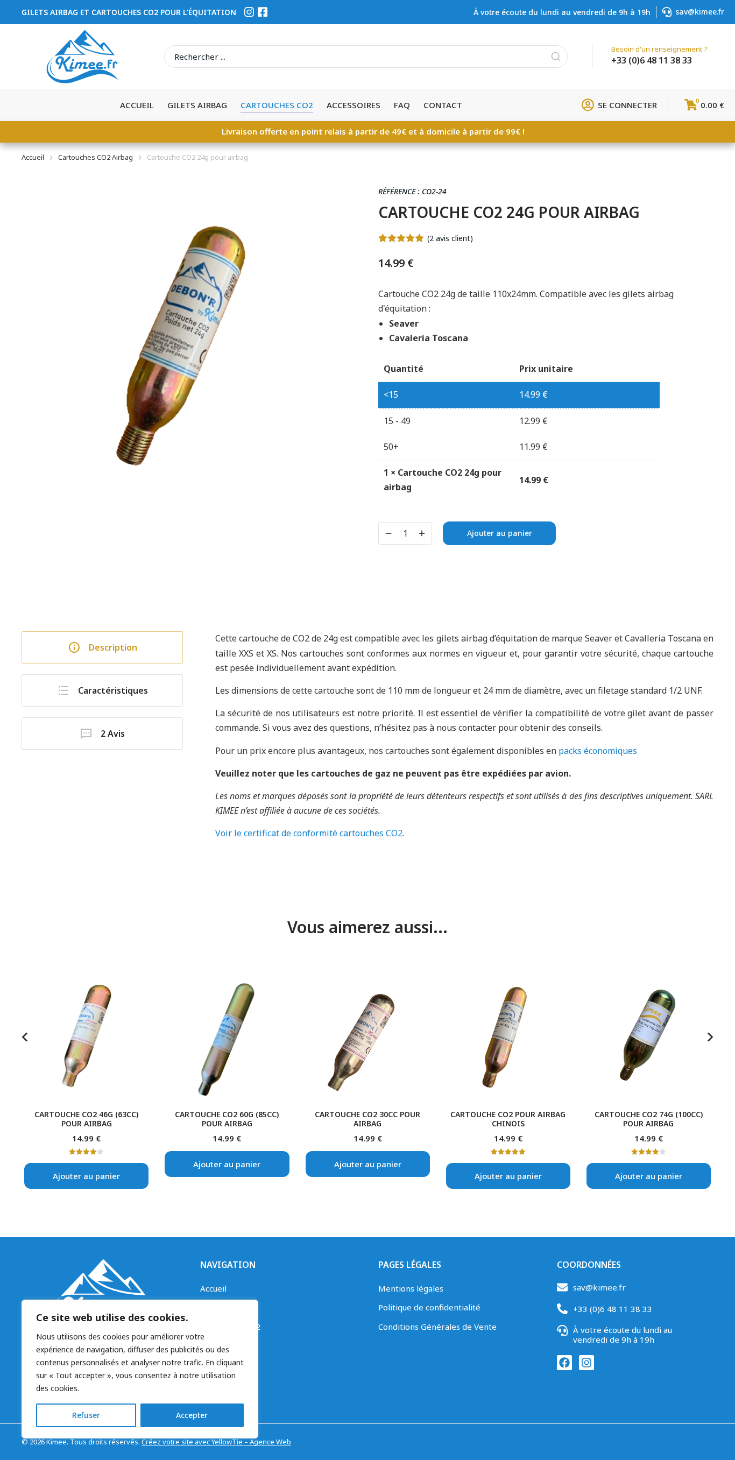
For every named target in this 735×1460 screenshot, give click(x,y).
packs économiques (598, 751)
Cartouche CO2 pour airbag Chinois (508, 1118)
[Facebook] (564, 1362)
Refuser (86, 1415)
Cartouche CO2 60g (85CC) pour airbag (227, 1118)
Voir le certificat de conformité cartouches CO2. (309, 833)
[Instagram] (586, 1362)
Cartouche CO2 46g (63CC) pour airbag (86, 1118)
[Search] (556, 56)
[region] (140, 1369)
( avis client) (450, 238)
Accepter (192, 1415)
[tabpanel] (464, 736)
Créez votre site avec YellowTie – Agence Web (216, 1442)
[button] (24, 1037)
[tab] (102, 647)
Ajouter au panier (499, 533)
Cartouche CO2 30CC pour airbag (367, 1118)
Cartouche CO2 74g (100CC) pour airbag (649, 1118)
